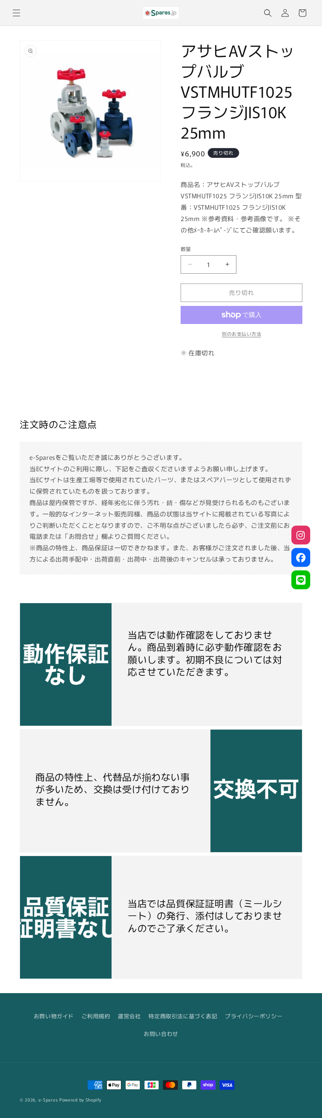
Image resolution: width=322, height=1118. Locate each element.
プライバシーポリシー (253, 1016)
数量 (186, 249)
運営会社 (129, 1016)
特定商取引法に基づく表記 (182, 1016)
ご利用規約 (96, 1016)
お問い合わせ (161, 1033)
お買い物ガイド (54, 1016)
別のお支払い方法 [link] (241, 333)
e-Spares (48, 1099)
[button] (16, 13)
